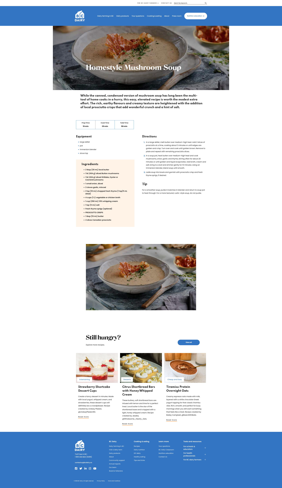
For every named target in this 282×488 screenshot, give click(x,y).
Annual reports (114, 464)
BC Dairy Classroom (166, 450)
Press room (177, 16)
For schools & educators (189, 447)
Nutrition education (194, 16)
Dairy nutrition (139, 450)
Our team (112, 467)
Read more (83, 417)
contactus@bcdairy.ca (83, 462)
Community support (117, 460)
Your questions (138, 16)
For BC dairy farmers (147, 3)
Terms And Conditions (114, 481)
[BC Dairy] (80, 20)
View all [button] (189, 342)
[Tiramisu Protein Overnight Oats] (185, 382)
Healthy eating (139, 457)
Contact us (166, 3)
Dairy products (122, 16)
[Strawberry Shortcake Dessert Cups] (97, 382)
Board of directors (116, 471)
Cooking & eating (154, 16)
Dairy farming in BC (105, 16)
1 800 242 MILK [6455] (83, 457)
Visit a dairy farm (115, 450)
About (166, 16)
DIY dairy (137, 453)
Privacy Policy (101, 481)
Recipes (137, 446)
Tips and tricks (139, 460)
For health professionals (189, 454)
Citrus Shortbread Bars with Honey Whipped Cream (138, 390)
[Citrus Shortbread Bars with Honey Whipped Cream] (141, 382)
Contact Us (163, 457)
